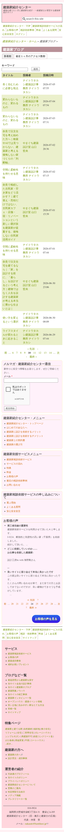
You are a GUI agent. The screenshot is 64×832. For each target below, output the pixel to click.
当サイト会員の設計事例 (19, 683)
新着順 (8, 56)
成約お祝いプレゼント (18, 664)
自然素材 (28, 728)
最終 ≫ (33, 607)
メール (8, 376)
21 (17, 603)
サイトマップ (29, 637)
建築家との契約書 (16, 440)
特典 (9, 467)
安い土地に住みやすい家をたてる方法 (26, 705)
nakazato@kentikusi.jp (36, 823)
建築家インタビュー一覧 (19, 697)
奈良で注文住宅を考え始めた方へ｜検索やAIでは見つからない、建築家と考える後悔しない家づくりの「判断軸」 (11, 146)
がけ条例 (9, 740)
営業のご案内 (14, 788)
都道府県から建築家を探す (20, 679)
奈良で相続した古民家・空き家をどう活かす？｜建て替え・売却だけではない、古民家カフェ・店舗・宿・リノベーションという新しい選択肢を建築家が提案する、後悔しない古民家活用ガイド (10, 212)
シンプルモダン (12, 736)
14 (50, 352)
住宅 (19, 732)
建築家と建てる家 (13, 728)
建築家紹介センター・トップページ (25, 423)
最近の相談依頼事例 (17, 480)
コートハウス (37, 740)
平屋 (27, 740)
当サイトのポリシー (17, 777)
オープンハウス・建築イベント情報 (25, 701)
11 (34, 352)
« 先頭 (31, 348)
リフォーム (10, 732)
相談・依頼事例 (28, 633)
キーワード (8, 65)
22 (22, 603)
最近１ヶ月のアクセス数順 (30, 56)
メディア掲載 (14, 795)
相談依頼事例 (27, 29)
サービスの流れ (15, 463)
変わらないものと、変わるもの (10, 103)
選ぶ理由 (11, 502)
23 (27, 603)
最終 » (33, 356)
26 (42, 603)
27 (47, 603)
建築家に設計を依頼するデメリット (25, 435)
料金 (38, 29)
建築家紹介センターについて (22, 784)
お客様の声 (12, 29)
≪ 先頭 (31, 599)
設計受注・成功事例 (17, 758)
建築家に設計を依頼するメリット (24, 431)
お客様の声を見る (46, 618)
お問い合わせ (13, 484)
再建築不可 (26, 736)
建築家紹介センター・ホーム (19, 41)
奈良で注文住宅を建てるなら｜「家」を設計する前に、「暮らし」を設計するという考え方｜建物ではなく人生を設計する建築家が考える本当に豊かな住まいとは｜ (10, 285)
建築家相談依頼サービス (19, 459)
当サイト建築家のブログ (19, 687)
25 (37, 603)
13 (45, 352)
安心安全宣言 (13, 511)
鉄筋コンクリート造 (43, 736)
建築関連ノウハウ (16, 690)
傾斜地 (36, 728)
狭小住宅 (45, 728)
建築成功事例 (14, 660)
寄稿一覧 (12, 708)
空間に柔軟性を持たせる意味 (10, 173)
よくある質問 (50, 29)
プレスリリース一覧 (17, 798)
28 (52, 603)
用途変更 (19, 740)
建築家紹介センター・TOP (16, 25)
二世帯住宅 (28, 732)
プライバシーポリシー (18, 781)
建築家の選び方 (15, 444)
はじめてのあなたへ (17, 427)
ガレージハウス (42, 732)
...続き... (8, 743)
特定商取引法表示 (16, 791)
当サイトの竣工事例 (17, 694)
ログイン (20, 34)
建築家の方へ (15, 754)
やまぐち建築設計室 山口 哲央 (31, 146)
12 (40, 352)
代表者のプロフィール (18, 773)
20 (12, 603)
